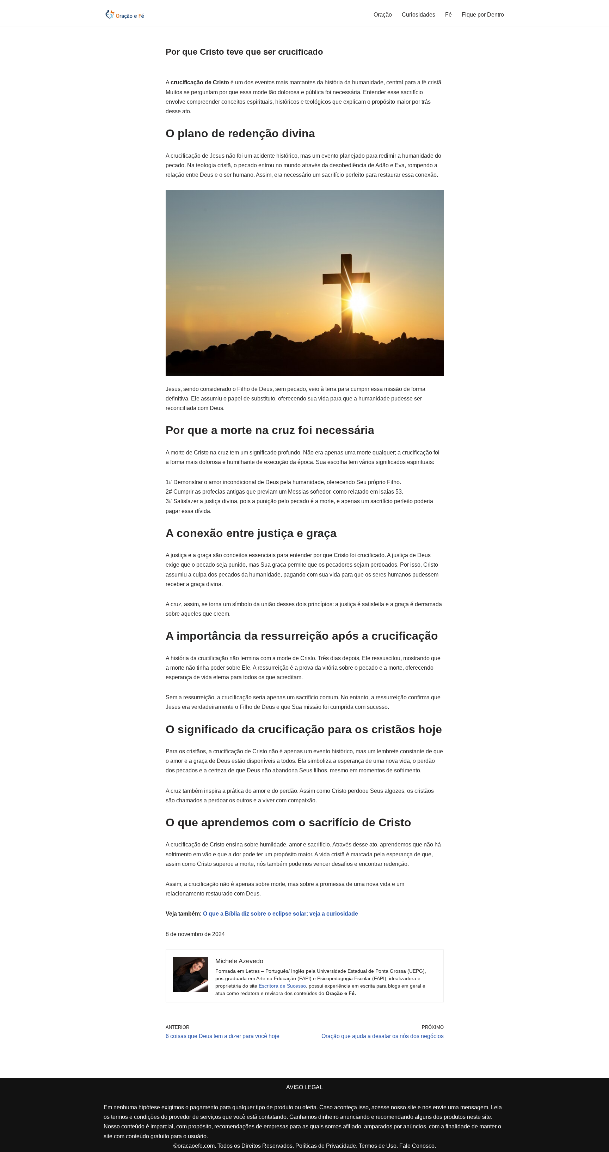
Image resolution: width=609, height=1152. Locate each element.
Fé (448, 15)
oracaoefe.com (196, 1146)
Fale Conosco (417, 1146)
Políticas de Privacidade (325, 1146)
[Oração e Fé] (125, 14)
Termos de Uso (377, 1146)
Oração (383, 15)
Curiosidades (418, 15)
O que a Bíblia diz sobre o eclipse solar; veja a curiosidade (280, 914)
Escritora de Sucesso (282, 986)
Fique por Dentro (483, 15)
